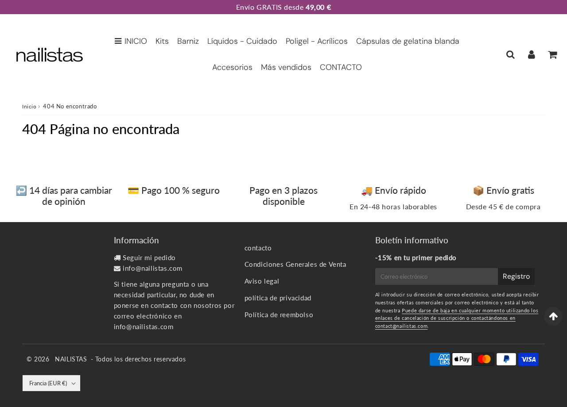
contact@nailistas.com (401, 326)
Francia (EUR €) (48, 383)
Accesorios (232, 67)
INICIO (135, 41)
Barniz (188, 41)
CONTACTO (341, 67)
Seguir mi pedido (149, 257)
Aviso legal (262, 281)
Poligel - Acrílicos (317, 41)
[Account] (531, 54)
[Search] (510, 54)
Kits (162, 41)
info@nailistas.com (153, 268)
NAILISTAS (71, 359)
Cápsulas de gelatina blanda (407, 41)
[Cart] (552, 54)
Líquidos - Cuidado (242, 41)
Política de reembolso (279, 315)
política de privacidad (278, 298)
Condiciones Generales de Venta (295, 264)
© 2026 (39, 359)
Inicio (29, 106)
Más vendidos (286, 67)
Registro (516, 276)
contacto (258, 248)
